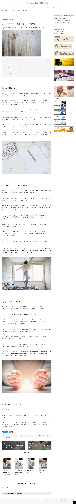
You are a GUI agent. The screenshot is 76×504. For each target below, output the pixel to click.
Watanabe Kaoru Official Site (38, 3)
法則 (38, 27)
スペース (14, 27)
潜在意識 (42, 27)
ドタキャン (19, 27)
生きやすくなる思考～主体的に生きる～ (62, 18)
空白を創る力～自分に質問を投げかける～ (14, 67)
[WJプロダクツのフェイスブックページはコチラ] (60, 112)
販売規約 (46, 500)
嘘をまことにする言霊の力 (59, 33)
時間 (35, 27)
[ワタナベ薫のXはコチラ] (60, 117)
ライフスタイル (26, 27)
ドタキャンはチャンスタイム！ (12, 70)
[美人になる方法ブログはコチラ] (60, 103)
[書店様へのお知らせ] (60, 122)
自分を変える (9, 437)
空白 (47, 27)
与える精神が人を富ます (59, 29)
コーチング (8, 27)
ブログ (4, 15)
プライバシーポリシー (53, 500)
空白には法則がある (9, 64)
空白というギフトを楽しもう (11, 73)
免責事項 (41, 500)
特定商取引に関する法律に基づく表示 (66, 500)
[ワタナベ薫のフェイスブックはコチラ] (60, 108)
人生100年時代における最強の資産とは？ (62, 20)
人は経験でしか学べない (59, 31)
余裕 (32, 27)
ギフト (3, 27)
